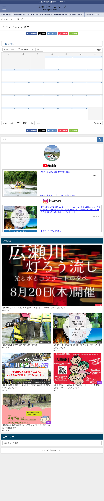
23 (72, 95)
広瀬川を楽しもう (20, 14)
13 (29, 83)
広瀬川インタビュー (92, 14)
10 (86, 70)
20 (29, 95)
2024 (39, 49)
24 (86, 95)
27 (29, 108)
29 (58, 108)
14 (43, 83)
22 (58, 95)
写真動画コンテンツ (76, 14)
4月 (32, 49)
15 (58, 83)
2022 (7, 49)
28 (43, 108)
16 (72, 83)
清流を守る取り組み (61, 14)
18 (101, 83)
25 (101, 95)
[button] (97, 123)
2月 (13, 49)
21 (43, 95)
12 (14, 83)
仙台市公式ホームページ (52, 450)
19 (14, 95)
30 (72, 108)
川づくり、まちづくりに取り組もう (40, 14)
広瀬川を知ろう (6, 14)
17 (86, 83)
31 (86, 108)
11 (101, 70)
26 (14, 108)
